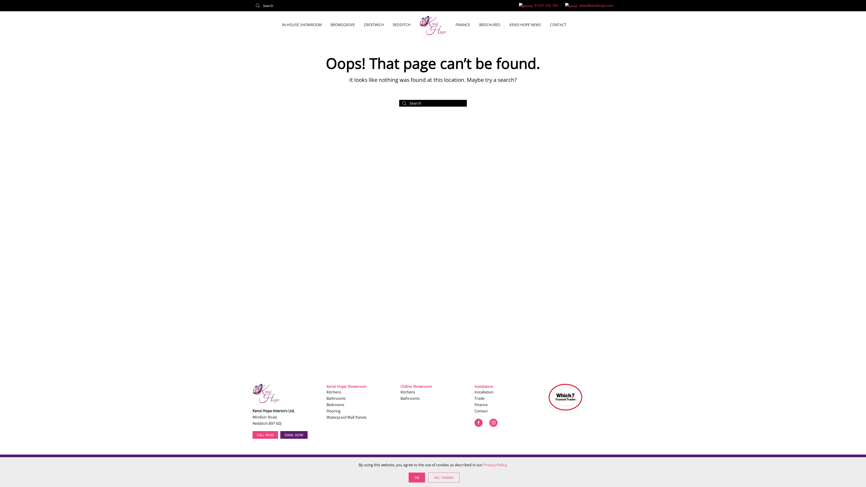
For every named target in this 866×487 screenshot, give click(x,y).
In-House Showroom (302, 24)
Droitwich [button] (374, 24)
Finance (463, 24)
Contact (558, 24)
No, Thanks (444, 477)
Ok (417, 477)
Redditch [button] (401, 24)
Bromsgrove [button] (343, 24)
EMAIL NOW (294, 435)
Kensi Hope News (525, 24)
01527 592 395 (545, 5)
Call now (265, 435)
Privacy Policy (495, 464)
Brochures (489, 24)
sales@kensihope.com (595, 5)
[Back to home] (433, 25)
